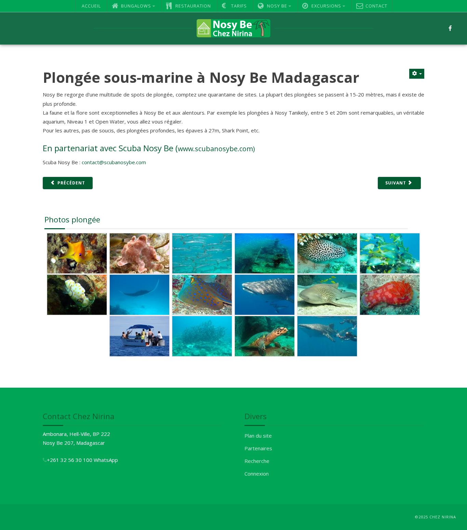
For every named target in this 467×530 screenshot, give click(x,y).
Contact (376, 6)
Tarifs (239, 6)
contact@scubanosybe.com (114, 162)
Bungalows (136, 6)
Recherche (256, 460)
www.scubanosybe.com (215, 148)
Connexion (256, 473)
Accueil (91, 6)
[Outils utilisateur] (416, 74)
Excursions (326, 6)
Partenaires (258, 448)
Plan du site (258, 435)
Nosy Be (277, 6)
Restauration (193, 6)
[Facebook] (450, 28)
